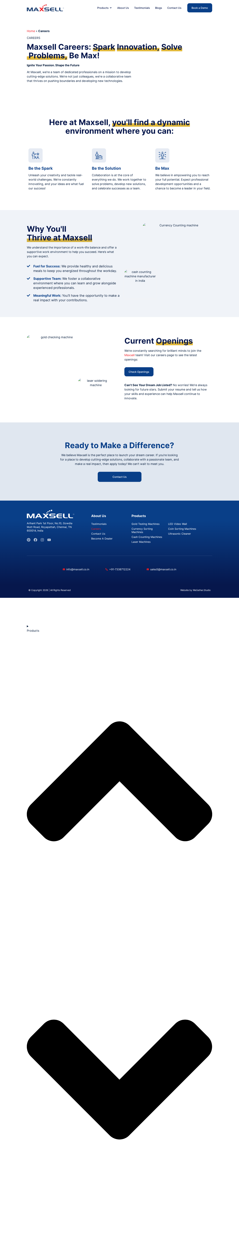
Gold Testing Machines (145, 524)
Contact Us (98, 533)
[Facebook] (35, 540)
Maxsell (129, 355)
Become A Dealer (102, 538)
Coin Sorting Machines (182, 528)
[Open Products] (110, 8)
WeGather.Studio (202, 590)
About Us (98, 516)
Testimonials (98, 524)
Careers (96, 528)
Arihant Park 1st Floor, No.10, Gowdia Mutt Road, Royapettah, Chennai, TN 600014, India (49, 527)
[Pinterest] (28, 540)
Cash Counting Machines (147, 537)
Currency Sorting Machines (142, 530)
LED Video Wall (177, 524)
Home (31, 31)
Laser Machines (141, 541)
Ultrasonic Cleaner (179, 533)
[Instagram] (42, 540)
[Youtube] (49, 540)
